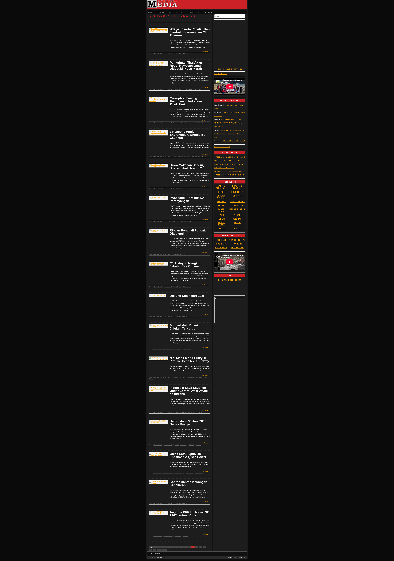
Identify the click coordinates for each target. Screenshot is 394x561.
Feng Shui (237, 196)
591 (204, 547)
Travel (174, 221)
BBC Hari (221, 244)
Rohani (221, 219)
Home (150, 12)
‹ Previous (167, 547)
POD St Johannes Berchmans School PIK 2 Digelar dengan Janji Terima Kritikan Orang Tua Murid (229, 133)
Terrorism (187, 122)
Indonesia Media (158, 53)
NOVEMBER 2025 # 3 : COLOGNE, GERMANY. (228, 171)
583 (173, 547)
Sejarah (237, 219)
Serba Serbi (221, 223)
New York (187, 377)
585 (181, 547)
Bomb (176, 377)
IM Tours (179, 12)
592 (151, 550)
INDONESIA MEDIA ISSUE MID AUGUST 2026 (228, 69)
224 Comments (187, 349)
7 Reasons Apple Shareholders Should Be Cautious (187, 134)
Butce (221, 192)
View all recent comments (222, 147)
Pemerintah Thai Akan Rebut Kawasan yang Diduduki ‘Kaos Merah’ (186, 65)
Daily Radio (190, 12)
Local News (221, 210)
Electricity (177, 445)
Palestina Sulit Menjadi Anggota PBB (234, 141)
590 (200, 547)
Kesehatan (237, 205)
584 (177, 547)
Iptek (221, 205)
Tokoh (237, 222)
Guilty (179, 377)
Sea (183, 473)
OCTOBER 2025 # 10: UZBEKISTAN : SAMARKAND (229, 157)
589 (197, 547)
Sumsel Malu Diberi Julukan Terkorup (184, 327)
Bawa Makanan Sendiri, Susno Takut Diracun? (187, 167)
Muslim (183, 377)
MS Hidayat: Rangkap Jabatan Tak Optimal (185, 265)
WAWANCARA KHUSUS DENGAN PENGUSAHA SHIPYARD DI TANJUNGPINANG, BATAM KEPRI (228, 122)
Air (175, 473)
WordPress (242, 557)
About (170, 12)
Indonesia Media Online (159, 557)
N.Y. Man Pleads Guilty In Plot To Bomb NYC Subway (189, 359)
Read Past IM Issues (220, 74)
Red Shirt (182, 89)
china (177, 473)
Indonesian (181, 412)
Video (237, 228)
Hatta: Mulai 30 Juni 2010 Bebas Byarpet (188, 423)
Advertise (208, 12)
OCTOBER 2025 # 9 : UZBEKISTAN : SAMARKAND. (229, 175)
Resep (237, 215)
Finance (221, 201)
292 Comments (187, 287)
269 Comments (199, 473)
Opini (221, 215)
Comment (185, 53)
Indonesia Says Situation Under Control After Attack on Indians (189, 390)
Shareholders (181, 156)
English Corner (221, 197)
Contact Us (160, 12)
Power (180, 473)
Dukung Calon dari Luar (187, 295)
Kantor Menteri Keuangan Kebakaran (188, 483)
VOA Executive (237, 240)
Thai (186, 89)
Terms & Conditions (155, 553)
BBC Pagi (221, 240)
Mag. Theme (231, 557)
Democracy (177, 89)
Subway (192, 377)
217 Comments (204, 122)
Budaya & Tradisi (237, 187)
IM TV (199, 12)
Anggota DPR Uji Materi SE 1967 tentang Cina (189, 514)
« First (161, 547)
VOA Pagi (237, 244)
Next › (159, 550)
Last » (164, 550)
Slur (185, 412)
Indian (176, 412)
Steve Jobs (187, 156)
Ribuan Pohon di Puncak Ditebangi (188, 232)
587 (189, 547)
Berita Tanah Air (168, 53)
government (183, 445)
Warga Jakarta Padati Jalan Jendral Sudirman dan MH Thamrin (190, 32)
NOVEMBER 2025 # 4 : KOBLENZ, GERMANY (227, 161)
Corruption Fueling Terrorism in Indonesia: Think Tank (187, 101)
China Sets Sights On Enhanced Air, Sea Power (188, 455)
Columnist (237, 192)
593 (154, 550)
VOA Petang (237, 247)
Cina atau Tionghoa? (230, 280)
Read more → (206, 52)
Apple (176, 156)
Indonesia (182, 122)
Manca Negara (237, 209)
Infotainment (237, 201)
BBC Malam (221, 247)
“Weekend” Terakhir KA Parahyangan (187, 199)
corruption (177, 122)
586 (185, 547)
